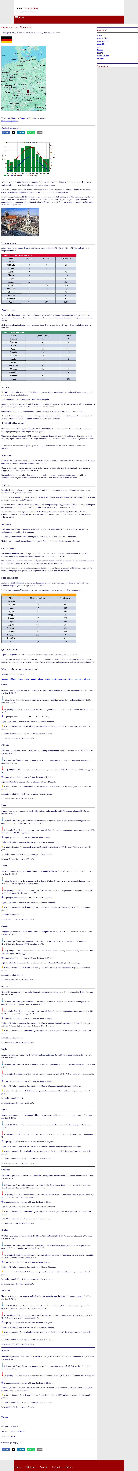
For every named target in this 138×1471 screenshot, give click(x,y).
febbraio (13, 678)
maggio (34, 678)
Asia (99, 46)
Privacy (69, 1467)
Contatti (43, 1467)
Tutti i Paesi (10, 1436)
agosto (54, 678)
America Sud (102, 41)
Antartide (101, 44)
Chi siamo (30, 1467)
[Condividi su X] (13, 132)
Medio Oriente (103, 55)
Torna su (4, 1417)
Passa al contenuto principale (25, 1)
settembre (62, 678)
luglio (47, 678)
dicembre (87, 678)
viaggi (26, 7)
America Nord (102, 38)
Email (40, 132)
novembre (78, 678)
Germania (32, 118)
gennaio (5, 678)
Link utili (56, 1467)
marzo (20, 678)
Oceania (100, 58)
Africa (99, 35)
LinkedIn (21, 132)
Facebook (6, 132)
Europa (22, 118)
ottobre (70, 678)
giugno (41, 678)
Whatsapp (30, 132)
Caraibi (100, 49)
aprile (27, 678)
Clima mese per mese (9, 120)
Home (13, 118)
